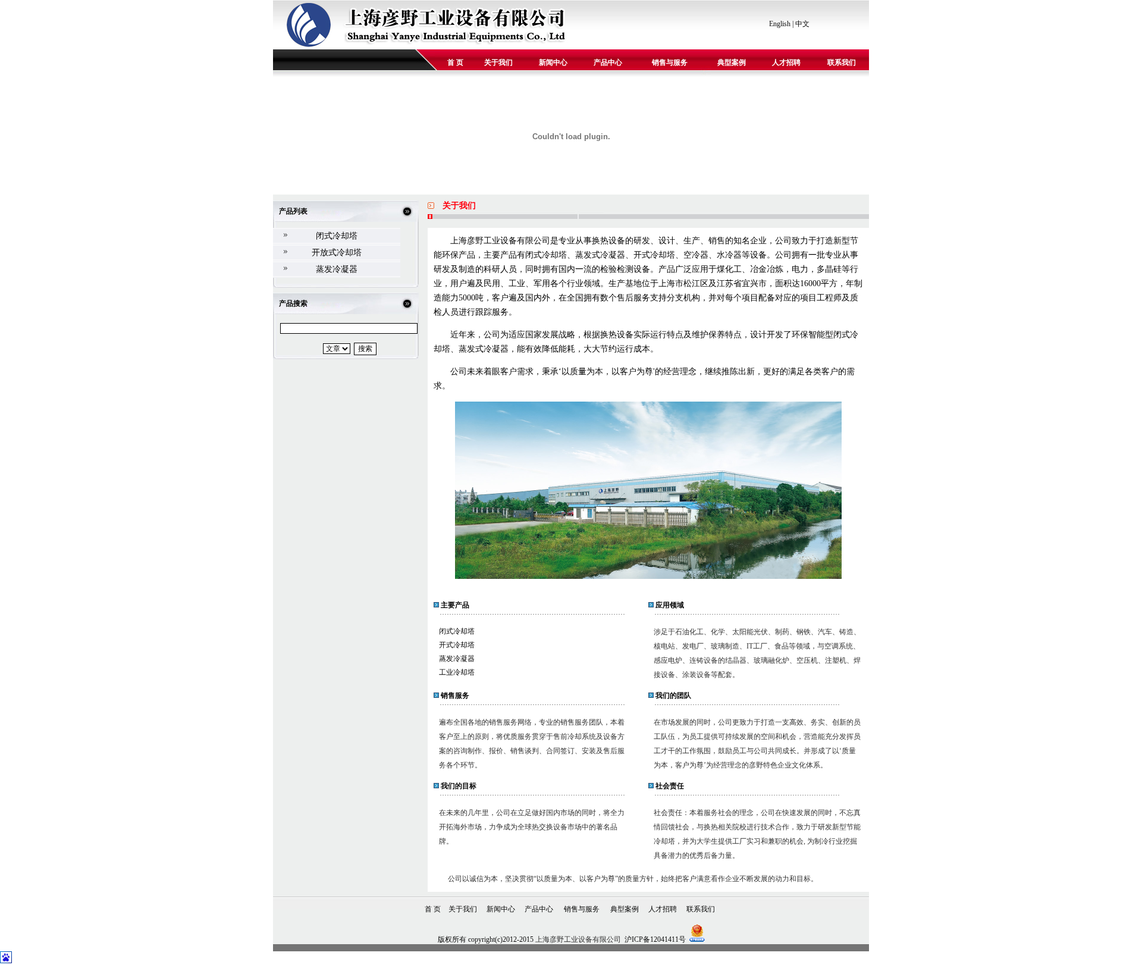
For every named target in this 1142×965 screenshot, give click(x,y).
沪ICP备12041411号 (655, 939)
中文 (802, 24)
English (779, 24)
